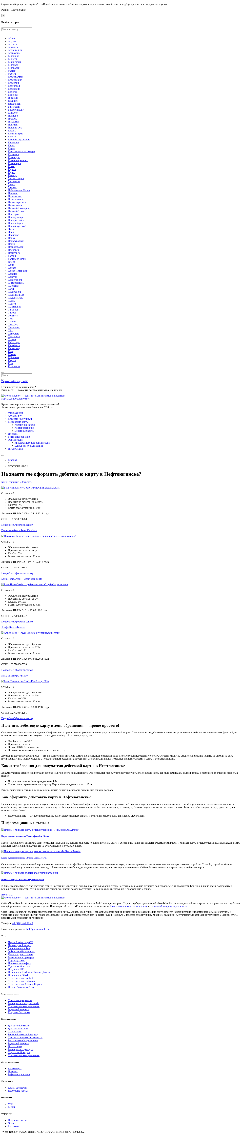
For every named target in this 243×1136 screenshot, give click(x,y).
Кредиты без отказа (19, 1012)
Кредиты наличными (20, 418)
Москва (12, 187)
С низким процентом (20, 1000)
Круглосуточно (16, 960)
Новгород (13, 214)
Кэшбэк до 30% (40, 681)
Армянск (13, 47)
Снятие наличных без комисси (25, 1037)
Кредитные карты (25, 424)
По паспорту (15, 1046)
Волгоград (14, 85)
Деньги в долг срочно (20, 954)
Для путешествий (18, 1028)
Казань (12, 130)
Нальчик (13, 193)
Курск (11, 172)
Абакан (12, 38)
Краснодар (14, 157)
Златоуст (13, 112)
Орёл (11, 232)
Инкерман (14, 121)
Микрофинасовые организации (32, 442)
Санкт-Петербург (17, 270)
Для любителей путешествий (43, 632)
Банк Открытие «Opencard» (16, 482)
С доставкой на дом (19, 966)
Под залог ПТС (16, 969)
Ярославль (14, 366)
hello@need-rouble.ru (37, 929)
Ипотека (13, 433)
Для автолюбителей (19, 1025)
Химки (12, 339)
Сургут (12, 303)
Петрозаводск (15, 247)
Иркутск (13, 124)
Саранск (12, 273)
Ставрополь (14, 291)
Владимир (14, 82)
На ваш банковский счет (22, 987)
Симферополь (16, 282)
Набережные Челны (19, 190)
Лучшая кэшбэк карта (47, 487)
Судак (11, 300)
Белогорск (14, 67)
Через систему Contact (20, 978)
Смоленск (13, 285)
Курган (12, 169)
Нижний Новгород (18, 208)
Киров (11, 148)
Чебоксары (14, 342)
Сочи (11, 288)
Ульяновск (14, 327)
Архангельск (15, 50)
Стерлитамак (15, 297)
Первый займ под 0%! (20, 942)
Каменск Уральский (19, 139)
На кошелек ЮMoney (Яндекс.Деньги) (29, 972)
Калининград (15, 133)
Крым (11, 166)
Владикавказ (15, 79)
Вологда (12, 91)
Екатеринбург (16, 109)
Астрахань (14, 53)
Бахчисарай (14, 62)
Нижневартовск (17, 202)
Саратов (12, 276)
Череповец (14, 348)
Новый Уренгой (17, 226)
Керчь (11, 145)
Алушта (12, 44)
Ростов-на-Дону (17, 258)
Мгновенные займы (19, 948)
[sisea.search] (2, 372)
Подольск (13, 249)
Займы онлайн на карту (21, 951)
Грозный (13, 97)
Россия (12, 255)
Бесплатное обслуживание (23, 1040)
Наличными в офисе (19, 963)
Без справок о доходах (20, 1049)
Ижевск (12, 118)
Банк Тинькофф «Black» (14, 675)
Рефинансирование (19, 436)
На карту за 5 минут (19, 945)
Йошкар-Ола (15, 127)
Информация (15, 448)
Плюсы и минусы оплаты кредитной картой (22, 879)
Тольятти (13, 315)
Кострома (13, 154)
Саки (11, 264)
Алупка (12, 41)
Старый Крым (16, 294)
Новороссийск (16, 220)
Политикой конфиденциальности (168, 906)
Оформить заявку (23, 524)
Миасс (11, 184)
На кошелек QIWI (18, 975)
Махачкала (14, 181)
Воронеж (13, 94)
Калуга (12, 136)
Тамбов (12, 312)
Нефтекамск (15, 196)
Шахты (12, 354)
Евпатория (14, 106)
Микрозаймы (15, 412)
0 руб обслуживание (56, 584)
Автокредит (14, 415)
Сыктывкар (14, 306)
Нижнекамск (15, 205)
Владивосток (15, 76)
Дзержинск (14, 103)
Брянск (12, 73)
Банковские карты (18, 421)
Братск (12, 70)
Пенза (11, 238)
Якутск (12, 360)
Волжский (14, 88)
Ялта (10, 363)
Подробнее (7, 524)
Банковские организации (29, 445)
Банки (11, 1106)
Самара (12, 267)
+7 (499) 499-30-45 (22, 923)
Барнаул (12, 59)
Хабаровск (14, 336)
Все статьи (7, 894)
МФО (11, 1104)
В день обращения (18, 1009)
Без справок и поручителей (23, 1003)
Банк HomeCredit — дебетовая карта (21, 578)
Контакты (13, 1126)
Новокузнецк (15, 217)
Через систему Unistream (21, 981)
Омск (11, 229)
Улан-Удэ (13, 324)
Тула (10, 318)
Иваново (13, 115)
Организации (15, 439)
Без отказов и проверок (21, 957)
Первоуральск (16, 241)
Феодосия (13, 333)
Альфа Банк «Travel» (13, 627)
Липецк (12, 175)
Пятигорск (14, 252)
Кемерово (13, 142)
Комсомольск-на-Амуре (21, 151)
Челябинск (14, 345)
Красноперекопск (18, 160)
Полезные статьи (17, 1120)
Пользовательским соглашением (128, 906)
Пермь (11, 244)
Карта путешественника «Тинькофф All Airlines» (25, 836)
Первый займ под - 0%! (14, 381)
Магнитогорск (16, 178)
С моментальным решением (24, 1006)
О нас (11, 1123)
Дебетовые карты (24, 430)
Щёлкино (13, 357)
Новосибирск (15, 223)
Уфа (10, 330)
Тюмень (12, 321)
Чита (10, 351)
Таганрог (13, 309)
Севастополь (15, 279)
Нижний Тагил (16, 211)
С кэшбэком (14, 1031)
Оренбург (13, 235)
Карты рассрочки (24, 427)
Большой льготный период (23, 1034)
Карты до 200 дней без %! (15, 398)
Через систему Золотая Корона (25, 984)
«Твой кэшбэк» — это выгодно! (58, 536)
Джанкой (13, 100)
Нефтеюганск (15, 199)
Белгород (13, 64)
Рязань (11, 261)
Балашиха (13, 56)
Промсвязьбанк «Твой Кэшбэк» (19, 530)
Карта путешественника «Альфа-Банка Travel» (24, 858)
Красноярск (14, 163)
